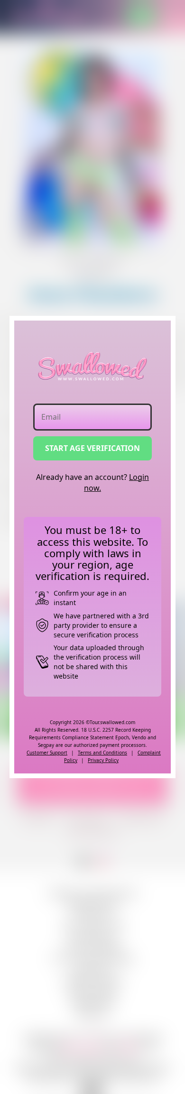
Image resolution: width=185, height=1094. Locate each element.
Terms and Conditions (102, 752)
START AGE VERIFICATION (92, 448)
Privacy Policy (103, 760)
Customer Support (47, 752)
